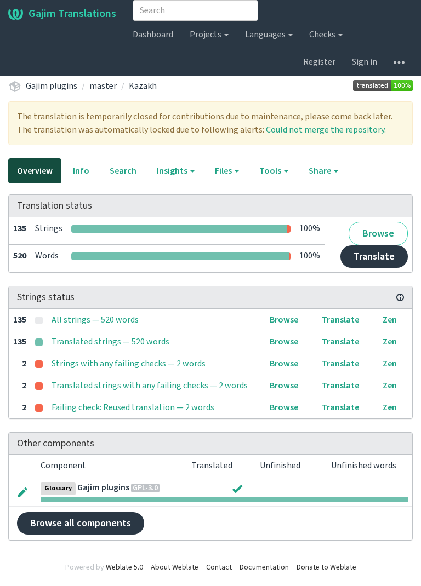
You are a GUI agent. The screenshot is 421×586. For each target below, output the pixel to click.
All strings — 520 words (95, 320)
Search (123, 171)
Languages (266, 34)
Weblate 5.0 (124, 567)
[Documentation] (400, 297)
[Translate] (22, 491)
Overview (35, 171)
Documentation (264, 567)
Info (81, 171)
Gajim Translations (72, 13)
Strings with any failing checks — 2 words (129, 364)
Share (321, 171)
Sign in (364, 62)
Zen (390, 320)
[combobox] (195, 10)
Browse (378, 233)
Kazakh (143, 86)
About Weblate (174, 567)
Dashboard (153, 34)
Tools (271, 171)
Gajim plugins (51, 86)
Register (319, 62)
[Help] (399, 62)
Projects (206, 34)
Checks (323, 34)
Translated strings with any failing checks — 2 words (150, 386)
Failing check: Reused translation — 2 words (133, 407)
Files (224, 171)
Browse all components (80, 523)
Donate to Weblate (326, 567)
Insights (173, 171)
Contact (219, 567)
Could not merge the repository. (326, 130)
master (103, 86)
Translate (374, 256)
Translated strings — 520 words (110, 342)
